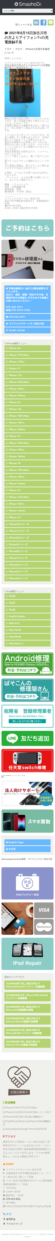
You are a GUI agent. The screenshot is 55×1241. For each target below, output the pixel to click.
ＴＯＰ (8, 49)
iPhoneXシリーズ (18, 544)
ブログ (18, 49)
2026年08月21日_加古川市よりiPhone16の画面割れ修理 (23, 1008)
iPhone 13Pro (16, 476)
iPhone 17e (15, 375)
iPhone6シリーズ (18, 564)
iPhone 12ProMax (18, 497)
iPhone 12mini (16, 510)
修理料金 (11, 1219)
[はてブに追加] (36, 24)
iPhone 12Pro (16, 503)
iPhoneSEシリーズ (18, 524)
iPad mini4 (14, 636)
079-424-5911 (17, 316)
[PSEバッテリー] (27, 883)
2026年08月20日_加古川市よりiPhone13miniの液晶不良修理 (23, 1020)
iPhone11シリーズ (18, 531)
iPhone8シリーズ (18, 551)
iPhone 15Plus (16, 429)
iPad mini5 (14, 630)
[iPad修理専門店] (27, 954)
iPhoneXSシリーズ (18, 537)
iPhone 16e (15, 409)
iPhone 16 (14, 402)
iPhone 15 (14, 436)
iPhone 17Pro (16, 361)
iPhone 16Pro (16, 388)
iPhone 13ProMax (18, 470)
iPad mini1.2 (15, 643)
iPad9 (11, 596)
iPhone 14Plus (16, 456)
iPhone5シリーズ (18, 571)
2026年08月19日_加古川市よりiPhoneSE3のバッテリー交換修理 (24, 1031)
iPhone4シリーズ (18, 578)
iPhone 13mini (16, 483)
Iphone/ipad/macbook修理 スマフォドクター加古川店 (26, 859)
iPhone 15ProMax (18, 415)
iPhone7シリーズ (18, 558)
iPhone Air (14, 348)
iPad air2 (14, 623)
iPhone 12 (14, 517)
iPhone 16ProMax (18, 382)
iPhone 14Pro (16, 449)
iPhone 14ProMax (18, 443)
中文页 (12, 849)
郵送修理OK (17, 288)
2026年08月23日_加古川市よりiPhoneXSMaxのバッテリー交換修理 (25, 985)
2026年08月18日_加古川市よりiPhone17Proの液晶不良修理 (23, 1043)
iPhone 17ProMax (18, 355)
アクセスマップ (14, 1223)
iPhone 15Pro (16, 422)
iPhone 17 (14, 368)
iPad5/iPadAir (16, 616)
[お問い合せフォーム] (27, 228)
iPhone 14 (14, 463)
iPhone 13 (14, 490)
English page (16, 842)
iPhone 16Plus (16, 395)
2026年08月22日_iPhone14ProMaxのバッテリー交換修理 (27, 997)
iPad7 (11, 602)
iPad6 (11, 609)
